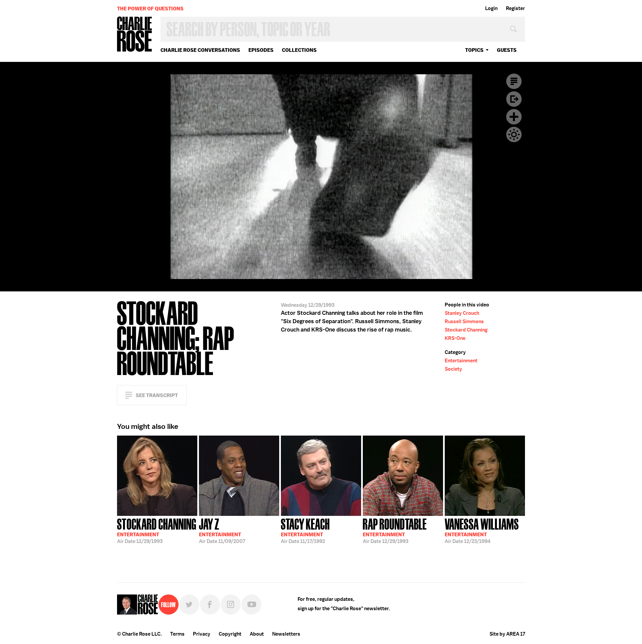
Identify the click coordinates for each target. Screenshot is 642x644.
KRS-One (455, 338)
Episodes (261, 50)
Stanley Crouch (462, 313)
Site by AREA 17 (507, 634)
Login (491, 8)
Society (453, 369)
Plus (514, 116)
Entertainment (461, 360)
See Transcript (157, 395)
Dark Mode (514, 134)
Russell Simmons (464, 321)
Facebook (210, 604)
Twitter (189, 604)
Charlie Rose (134, 34)
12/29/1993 (156, 530)
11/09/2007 (222, 530)
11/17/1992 (305, 530)
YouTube (251, 604)
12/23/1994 (482, 530)
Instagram (231, 604)
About (257, 634)
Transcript (514, 81)
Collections (299, 50)
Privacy (201, 634)
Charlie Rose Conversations (200, 50)
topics (474, 50)
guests (507, 50)
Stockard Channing (466, 330)
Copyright (230, 634)
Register (515, 8)
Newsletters (286, 634)
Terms (177, 634)
